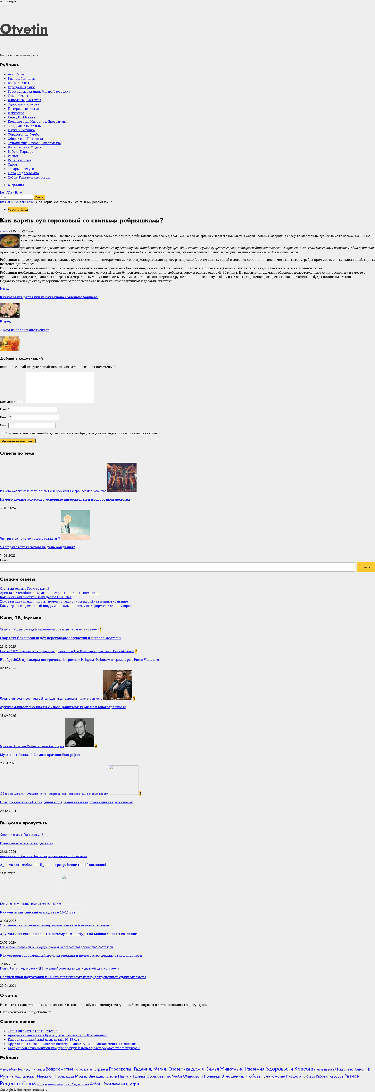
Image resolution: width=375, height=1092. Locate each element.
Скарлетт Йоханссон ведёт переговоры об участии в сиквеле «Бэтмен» (49, 629)
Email (5, 417)
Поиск (4, 560)
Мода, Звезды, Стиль (24, 126)
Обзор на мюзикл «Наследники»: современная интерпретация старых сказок (54, 793)
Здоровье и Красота (23, 104)
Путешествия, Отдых (24, 147)
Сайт (4, 425)
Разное (13, 156)
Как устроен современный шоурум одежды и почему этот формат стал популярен (66, 606)
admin (4, 231)
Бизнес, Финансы (22, 78)
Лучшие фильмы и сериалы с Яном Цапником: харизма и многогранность (51, 698)
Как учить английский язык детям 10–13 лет (35, 597)
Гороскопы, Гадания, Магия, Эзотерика (39, 91)
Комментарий (12, 402)
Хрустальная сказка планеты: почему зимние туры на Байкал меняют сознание (64, 601)
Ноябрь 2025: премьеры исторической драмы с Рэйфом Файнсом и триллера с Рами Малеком (67, 651)
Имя (4, 409)
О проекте (16, 185)
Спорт (12, 164)
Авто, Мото (16, 74)
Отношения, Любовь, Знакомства (34, 143)
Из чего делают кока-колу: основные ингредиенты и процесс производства (53, 491)
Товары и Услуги (21, 169)
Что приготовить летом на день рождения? (30, 538)
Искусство (16, 113)
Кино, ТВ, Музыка (22, 117)
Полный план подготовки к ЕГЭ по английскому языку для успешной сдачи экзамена (59, 968)
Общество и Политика (25, 139)
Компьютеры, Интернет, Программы (37, 121)
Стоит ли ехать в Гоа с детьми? (24, 588)
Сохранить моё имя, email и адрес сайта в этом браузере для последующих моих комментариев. (82, 433)
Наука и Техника (21, 130)
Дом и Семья (18, 96)
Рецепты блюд (19, 160)
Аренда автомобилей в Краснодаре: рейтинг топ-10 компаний (50, 593)
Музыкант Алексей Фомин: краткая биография (32, 746)
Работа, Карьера (20, 151)
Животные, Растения (24, 100)
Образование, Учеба (23, 134)
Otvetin (24, 29)
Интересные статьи (23, 108)
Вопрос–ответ (18, 83)
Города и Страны (21, 87)
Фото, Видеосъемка (23, 173)
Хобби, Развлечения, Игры (29, 177)
